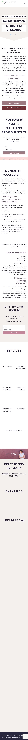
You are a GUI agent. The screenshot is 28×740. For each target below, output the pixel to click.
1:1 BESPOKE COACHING (7, 389)
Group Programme (21, 367)
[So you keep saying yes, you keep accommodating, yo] (14, 558)
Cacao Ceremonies (14, 430)
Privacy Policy (16, 738)
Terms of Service (6, 738)
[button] (14, 103)
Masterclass (7, 366)
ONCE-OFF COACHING (21, 389)
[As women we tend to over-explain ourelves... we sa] (14, 609)
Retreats (21, 409)
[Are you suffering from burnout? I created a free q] (14, 684)
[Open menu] (24, 3)
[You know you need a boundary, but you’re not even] (14, 651)
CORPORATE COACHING (7, 410)
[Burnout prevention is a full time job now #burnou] (14, 672)
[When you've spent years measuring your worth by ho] (14, 709)
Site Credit (20, 735)
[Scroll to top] (24, 734)
